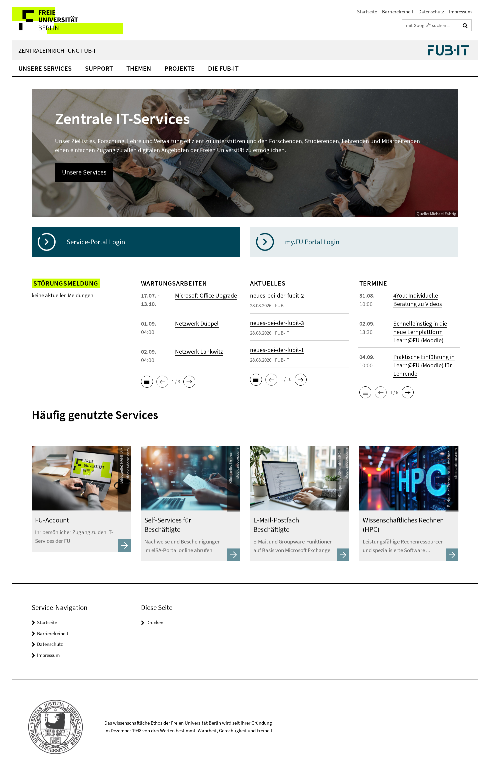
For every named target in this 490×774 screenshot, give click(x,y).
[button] (147, 381)
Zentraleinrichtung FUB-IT (58, 50)
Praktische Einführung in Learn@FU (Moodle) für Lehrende (424, 365)
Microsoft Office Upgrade (206, 295)
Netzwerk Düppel (197, 323)
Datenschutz (431, 11)
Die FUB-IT (223, 68)
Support (99, 68)
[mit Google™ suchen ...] (465, 25)
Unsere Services (45, 68)
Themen (138, 68)
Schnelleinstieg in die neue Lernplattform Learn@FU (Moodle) (420, 332)
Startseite (367, 11)
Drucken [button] (154, 622)
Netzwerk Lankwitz (199, 351)
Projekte (179, 68)
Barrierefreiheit (397, 11)
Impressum (460, 11)
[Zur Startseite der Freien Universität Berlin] (67, 20)
